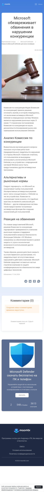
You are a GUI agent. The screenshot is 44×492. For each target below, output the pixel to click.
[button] (39, 4)
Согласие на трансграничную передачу (26, 490)
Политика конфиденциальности (22, 454)
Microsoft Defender (27, 42)
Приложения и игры (9, 42)
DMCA (22, 447)
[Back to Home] (6, 4)
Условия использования (22, 450)
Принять (38, 487)
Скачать (22, 395)
